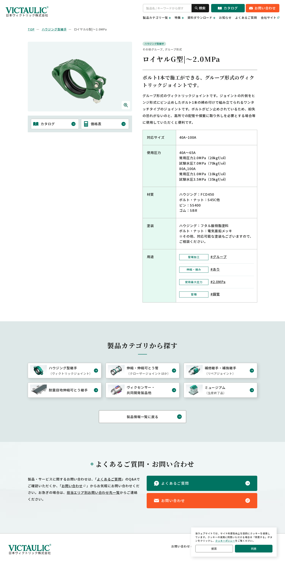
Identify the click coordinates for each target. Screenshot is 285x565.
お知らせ (225, 17)
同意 (253, 549)
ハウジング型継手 (54, 29)
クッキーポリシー (225, 540)
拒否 (214, 549)
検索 (202, 7)
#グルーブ (219, 256)
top (31, 29)
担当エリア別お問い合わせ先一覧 (93, 492)
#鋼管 (215, 293)
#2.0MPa (218, 281)
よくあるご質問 (246, 17)
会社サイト (268, 17)
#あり (215, 269)
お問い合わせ (72, 485)
